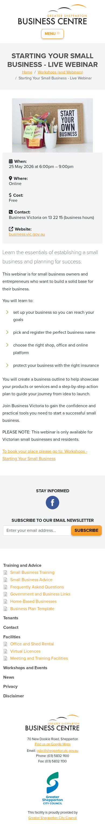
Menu (51, 33)
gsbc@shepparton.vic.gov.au (57, 751)
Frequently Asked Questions (37, 587)
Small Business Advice (31, 579)
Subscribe (86, 530)
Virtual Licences (25, 651)
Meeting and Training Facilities (39, 658)
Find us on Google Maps (53, 744)
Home (27, 72)
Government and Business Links (40, 594)
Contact (10, 627)
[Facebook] (52, 502)
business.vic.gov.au (27, 234)
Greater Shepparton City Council (52, 818)
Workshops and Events (25, 668)
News (8, 677)
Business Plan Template (32, 608)
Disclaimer (13, 696)
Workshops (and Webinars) (60, 72)
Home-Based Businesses (33, 601)
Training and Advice (22, 565)
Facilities (11, 637)
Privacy (10, 686)
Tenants (10, 618)
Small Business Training (32, 572)
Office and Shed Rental (32, 644)
